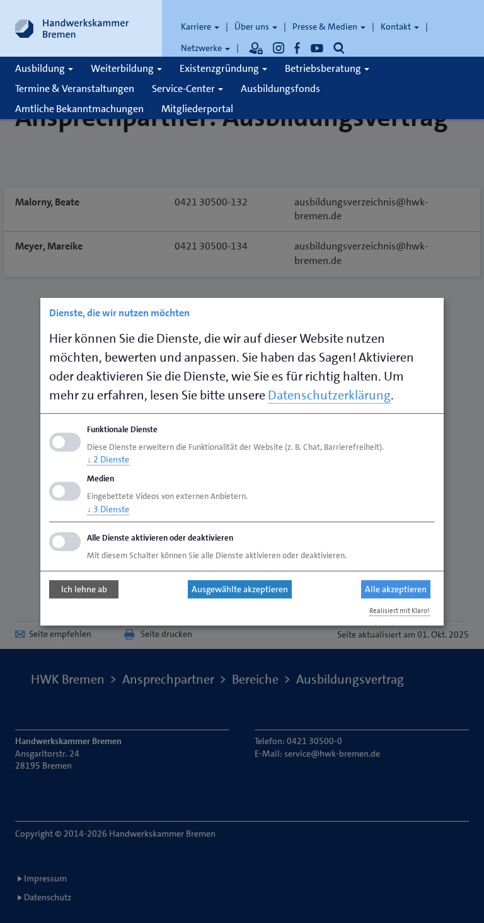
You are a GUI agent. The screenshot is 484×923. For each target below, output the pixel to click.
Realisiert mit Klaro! (399, 611)
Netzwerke (202, 48)
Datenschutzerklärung (329, 394)
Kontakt (397, 26)
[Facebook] (297, 48)
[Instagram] (278, 48)
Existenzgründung (220, 68)
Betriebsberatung (324, 68)
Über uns (252, 26)
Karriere (197, 26)
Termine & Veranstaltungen (74, 88)
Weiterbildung (123, 68)
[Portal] (256, 48)
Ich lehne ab (84, 589)
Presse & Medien (325, 26)
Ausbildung (41, 68)
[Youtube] (317, 48)
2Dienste (108, 459)
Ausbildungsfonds (280, 88)
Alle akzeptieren (396, 589)
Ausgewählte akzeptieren (240, 589)
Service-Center (184, 88)
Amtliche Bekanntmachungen (79, 108)
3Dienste (108, 509)
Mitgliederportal (197, 108)
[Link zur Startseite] (72, 28)
